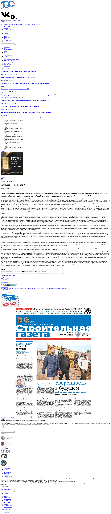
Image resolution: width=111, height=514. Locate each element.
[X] (8, 285)
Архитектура (7, 47)
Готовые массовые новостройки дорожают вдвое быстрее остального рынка (26, 112)
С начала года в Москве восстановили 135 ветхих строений (20, 106)
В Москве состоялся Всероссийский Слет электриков (18, 77)
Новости (6, 493)
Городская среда (8, 49)
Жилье (5, 51)
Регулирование (7, 63)
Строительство (7, 64)
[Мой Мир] (6, 285)
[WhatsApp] (12, 285)
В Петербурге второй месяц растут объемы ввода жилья (19, 71)
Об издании (7, 468)
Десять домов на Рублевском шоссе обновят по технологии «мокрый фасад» (20, 24)
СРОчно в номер (8, 29)
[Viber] (10, 285)
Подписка (6, 475)
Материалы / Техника (9, 60)
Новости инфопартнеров (10, 62)
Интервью (6, 53)
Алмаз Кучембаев (5, 289)
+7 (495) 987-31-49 (15, 20)
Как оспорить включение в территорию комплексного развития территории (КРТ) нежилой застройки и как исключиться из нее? (34, 288)
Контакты (6, 473)
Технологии (7, 66)
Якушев (3, 282)
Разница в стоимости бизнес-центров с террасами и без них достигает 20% (25, 100)
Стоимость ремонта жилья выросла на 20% (15, 89)
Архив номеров (8, 470)
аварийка (7, 282)
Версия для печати (5, 278)
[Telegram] (16, 285)
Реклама (6, 469)
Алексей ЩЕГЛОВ (10, 275)
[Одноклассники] (4, 285)
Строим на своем (8, 31)
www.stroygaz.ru (42, 478)
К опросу (3, 151)
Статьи (5, 495)
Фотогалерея (7, 497)
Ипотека (6, 56)
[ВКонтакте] (1, 285)
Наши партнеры (8, 476)
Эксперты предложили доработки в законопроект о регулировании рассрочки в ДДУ (29, 95)
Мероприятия (7, 472)
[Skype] (14, 285)
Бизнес (5, 48)
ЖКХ (5, 52)
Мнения (6, 496)
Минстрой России (8, 26)
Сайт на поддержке (6, 489)
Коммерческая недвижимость (11, 59)
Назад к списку (4, 279)
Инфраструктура (8, 55)
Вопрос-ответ (4, 287)
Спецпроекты (7, 500)
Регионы (6, 28)
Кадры (5, 57)
